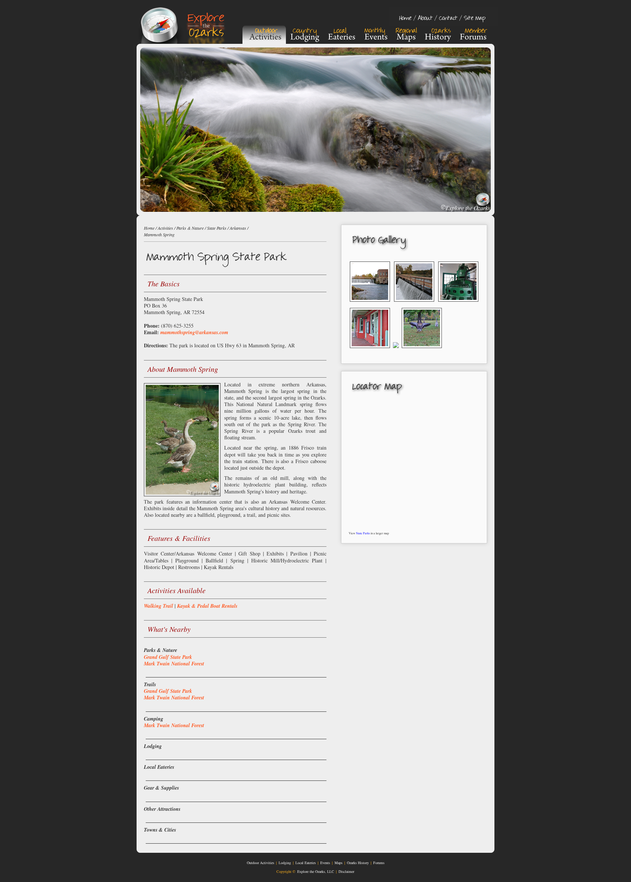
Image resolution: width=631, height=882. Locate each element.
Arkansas (238, 228)
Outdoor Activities (260, 862)
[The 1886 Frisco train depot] (370, 350)
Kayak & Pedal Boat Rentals (207, 606)
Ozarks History (358, 862)
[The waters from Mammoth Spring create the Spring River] (396, 350)
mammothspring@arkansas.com (194, 332)
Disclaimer (346, 871)
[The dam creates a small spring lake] (414, 304)
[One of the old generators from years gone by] (458, 304)
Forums (379, 862)
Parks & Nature (190, 228)
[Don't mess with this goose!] (422, 350)
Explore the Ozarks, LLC (315, 871)
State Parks (363, 533)
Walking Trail (158, 606)
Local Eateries (305, 862)
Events (325, 862)
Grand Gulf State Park (168, 657)
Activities (165, 228)
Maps (338, 862)
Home (149, 228)
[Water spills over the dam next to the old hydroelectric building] (370, 304)
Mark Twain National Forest (174, 663)
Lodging (285, 862)
